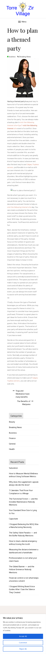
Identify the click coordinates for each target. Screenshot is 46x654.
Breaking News (25, 57)
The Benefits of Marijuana (23, 402)
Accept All (23, 636)
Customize (23, 643)
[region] (23, 634)
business (12, 57)
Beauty (12, 422)
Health (12, 449)
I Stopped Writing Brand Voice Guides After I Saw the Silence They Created (22, 589)
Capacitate (13, 519)
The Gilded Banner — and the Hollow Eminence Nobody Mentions (21, 569)
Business (13, 433)
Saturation (13, 468)
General (12, 444)
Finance (12, 438)
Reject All (23, 649)
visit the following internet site (19, 207)
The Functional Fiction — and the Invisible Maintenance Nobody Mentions (23, 502)
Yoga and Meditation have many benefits (22, 394)
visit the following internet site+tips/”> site (22, 125)
